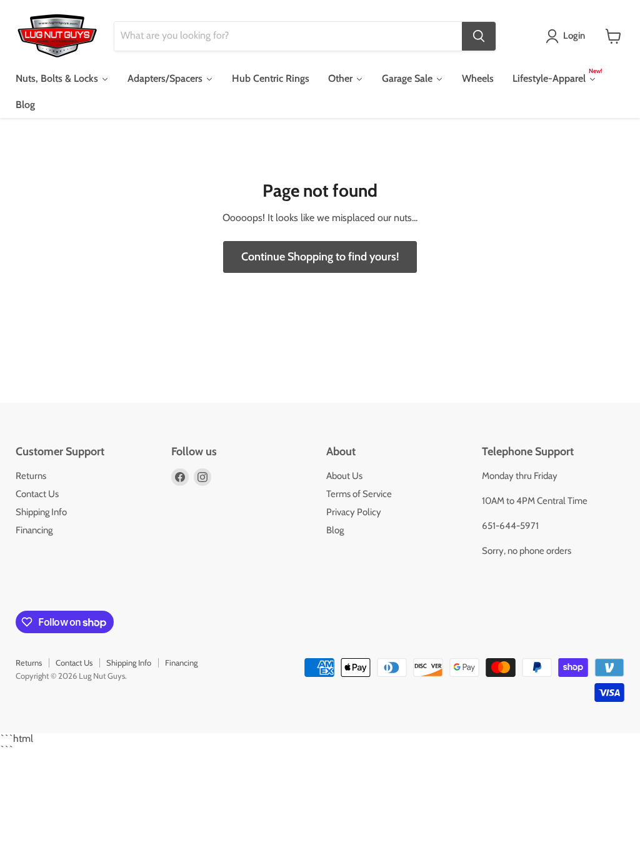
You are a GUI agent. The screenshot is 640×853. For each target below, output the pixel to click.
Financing (34, 530)
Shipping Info (41, 512)
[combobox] (288, 36)
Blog (335, 530)
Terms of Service (359, 494)
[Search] (479, 36)
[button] (568, 36)
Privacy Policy (353, 512)
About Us (344, 475)
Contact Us (37, 494)
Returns (31, 475)
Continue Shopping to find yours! (320, 257)
